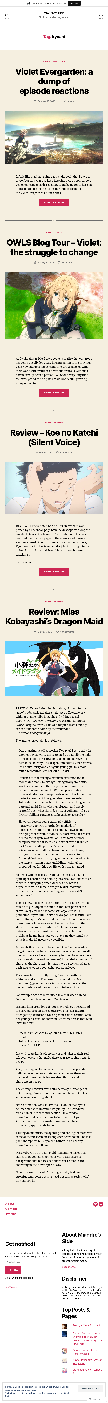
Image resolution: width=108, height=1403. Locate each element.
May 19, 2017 (45, 452)
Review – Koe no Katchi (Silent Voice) (54, 437)
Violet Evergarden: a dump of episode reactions (54, 81)
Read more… (69, 1266)
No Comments (67, 631)
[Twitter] (95, 1204)
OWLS (59, 232)
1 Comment (68, 101)
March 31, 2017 (45, 631)
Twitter (10, 1214)
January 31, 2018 (46, 262)
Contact (11, 1209)
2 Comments (68, 262)
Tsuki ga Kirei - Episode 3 (86, 1325)
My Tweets (11, 1287)
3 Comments (66, 452)
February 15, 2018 (46, 101)
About (9, 1204)
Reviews (59, 422)
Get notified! (20, 1244)
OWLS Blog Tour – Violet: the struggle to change (54, 247)
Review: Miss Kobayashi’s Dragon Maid (54, 616)
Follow (13, 1270)
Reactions (59, 61)
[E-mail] (101, 1204)
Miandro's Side (53, 13)
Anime (46, 61)
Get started (74, 3)
